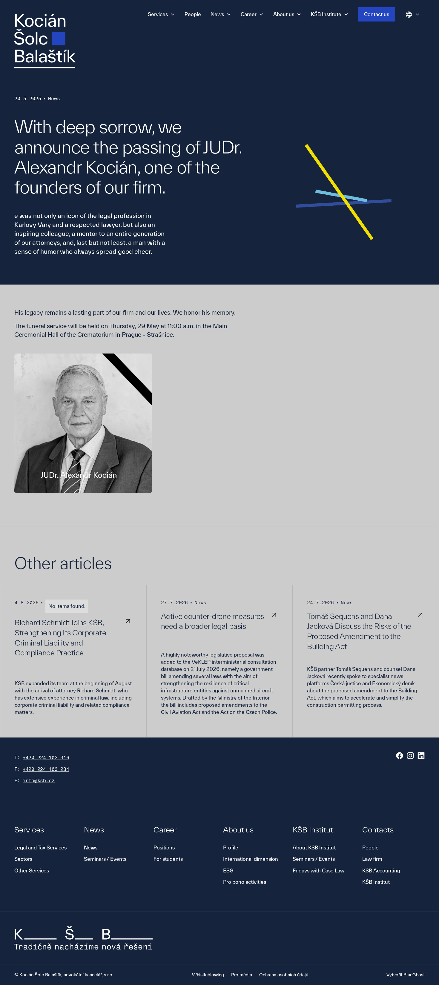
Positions (164, 847)
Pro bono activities (244, 882)
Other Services (31, 870)
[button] (161, 14)
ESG (228, 870)
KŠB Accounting (381, 870)
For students (168, 859)
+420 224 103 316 (46, 757)
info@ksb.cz (39, 780)
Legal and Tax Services (40, 847)
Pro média (241, 974)
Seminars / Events (105, 859)
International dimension (250, 859)
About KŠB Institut (314, 847)
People (193, 14)
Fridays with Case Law (318, 870)
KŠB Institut (376, 882)
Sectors (23, 859)
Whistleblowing (208, 974)
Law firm (372, 859)
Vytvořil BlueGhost (405, 974)
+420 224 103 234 (46, 769)
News (90, 847)
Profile (230, 847)
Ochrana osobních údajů (283, 974)
